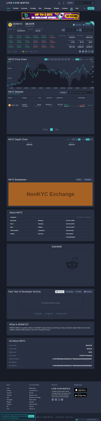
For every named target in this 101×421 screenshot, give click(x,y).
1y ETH (51, 45)
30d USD (35, 35)
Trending (9, 395)
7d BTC (27, 40)
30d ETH (35, 45)
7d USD (27, 35)
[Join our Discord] (59, 399)
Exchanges (88, 179)
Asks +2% (89, 45)
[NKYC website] (80, 51)
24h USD (19, 35)
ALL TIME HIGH (39, 29)
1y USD (51, 35)
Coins (8, 388)
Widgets (9, 402)
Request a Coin (33, 395)
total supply (71, 35)
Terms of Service (59, 417)
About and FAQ (33, 404)
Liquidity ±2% (71, 45)
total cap (89, 35)
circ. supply (62, 35)
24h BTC (19, 40)
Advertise (31, 402)
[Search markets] (69, 92)
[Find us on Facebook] (62, 399)
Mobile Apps (32, 388)
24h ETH (19, 45)
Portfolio (9, 390)
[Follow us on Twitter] (55, 399)
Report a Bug (32, 399)
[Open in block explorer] (36, 51)
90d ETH (43, 45)
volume (19, 29)
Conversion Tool (33, 390)
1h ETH (10, 45)
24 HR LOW (81, 40)
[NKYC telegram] (86, 51)
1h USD (10, 35)
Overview (9, 393)
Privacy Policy (69, 417)
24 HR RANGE (71, 40)
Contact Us (32, 408)
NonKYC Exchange (25, 105)
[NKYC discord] (89, 51)
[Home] (62, 388)
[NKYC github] (92, 51)
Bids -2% (81, 45)
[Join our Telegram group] (53, 399)
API (7, 406)
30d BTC (35, 40)
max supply (80, 35)
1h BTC (10, 40)
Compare (9, 404)
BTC (17, 105)
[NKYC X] (83, 51)
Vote (8, 397)
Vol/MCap (30, 29)
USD (70, 2)
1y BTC (51, 40)
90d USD (43, 35)
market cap (11, 29)
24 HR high (89, 40)
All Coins (31, 393)
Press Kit (31, 406)
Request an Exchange (34, 397)
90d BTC (43, 40)
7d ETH (27, 45)
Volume (79, 179)
